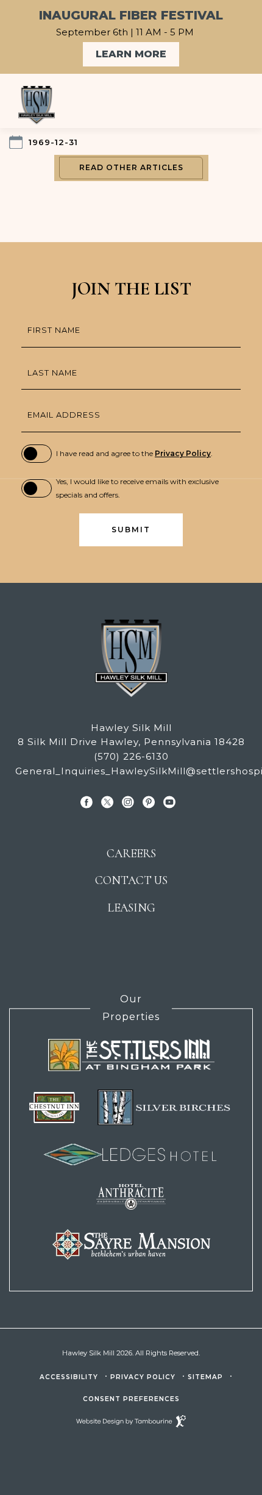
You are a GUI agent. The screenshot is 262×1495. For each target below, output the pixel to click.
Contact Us (131, 880)
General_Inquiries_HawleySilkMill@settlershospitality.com (131, 771)
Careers (131, 853)
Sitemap (205, 1377)
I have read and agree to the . (134, 453)
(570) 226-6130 (131, 756)
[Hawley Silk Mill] (64, 105)
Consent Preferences (131, 1399)
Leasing (131, 908)
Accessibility (69, 1377)
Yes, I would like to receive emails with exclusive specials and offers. (137, 488)
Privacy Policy (183, 453)
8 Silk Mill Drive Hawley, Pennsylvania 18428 (130, 741)
